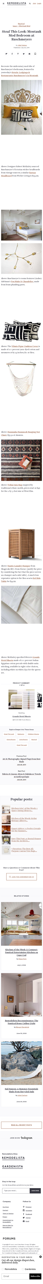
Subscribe (35, 1276)
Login (39, 3)
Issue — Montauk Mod (21, 26)
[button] (30, 3)
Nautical (21, 24)
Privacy (5, 1217)
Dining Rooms (11, 739)
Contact (5, 1210)
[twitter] (24, 54)
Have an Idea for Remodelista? (8, 1226)
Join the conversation (22, 877)
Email (27, 1221)
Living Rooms (23, 739)
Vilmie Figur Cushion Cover (25, 346)
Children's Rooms (33, 734)
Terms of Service (8, 1213)
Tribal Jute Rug (14, 485)
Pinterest (29, 1207)
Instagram (29, 1210)
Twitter (28, 1217)
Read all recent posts (21, 1125)
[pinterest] (18, 54)
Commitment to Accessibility (8, 1221)
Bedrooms (21, 734)
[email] (29, 54)
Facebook (29, 1214)
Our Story (6, 1207)
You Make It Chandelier (22, 282)
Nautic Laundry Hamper (18, 566)
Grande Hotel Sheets (21, 717)
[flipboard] (6, 54)
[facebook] (12, 54)
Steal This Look (9, 734)
